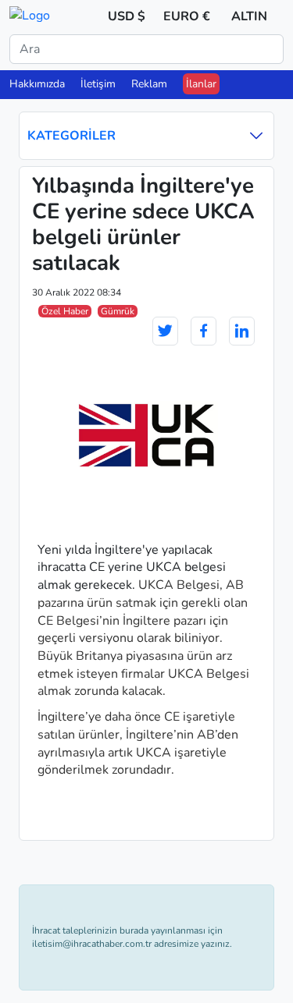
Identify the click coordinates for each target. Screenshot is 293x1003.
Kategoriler (71, 135)
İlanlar (201, 83)
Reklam (149, 83)
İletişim (98, 83)
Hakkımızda (37, 83)
